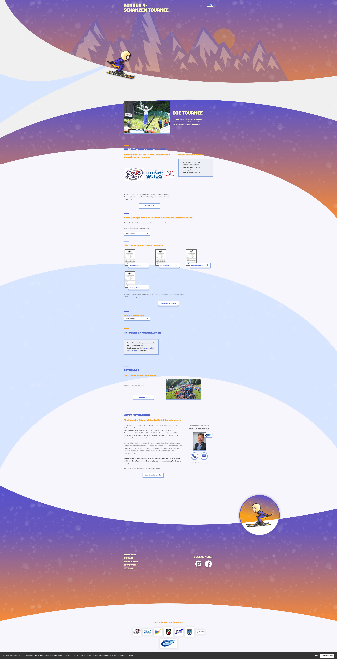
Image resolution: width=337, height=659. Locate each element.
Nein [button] (316, 655)
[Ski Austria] (200, 632)
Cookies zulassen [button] (327, 655)
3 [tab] (145, 130)
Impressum (130, 554)
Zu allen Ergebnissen (168, 303)
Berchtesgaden (197, 265)
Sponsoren (130, 565)
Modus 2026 (149, 205)
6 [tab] (156, 130)
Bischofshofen (135, 265)
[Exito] (137, 632)
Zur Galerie (143, 397)
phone (194, 455)
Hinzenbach (164, 265)
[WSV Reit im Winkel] (179, 632)
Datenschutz (131, 561)
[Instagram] (199, 569)
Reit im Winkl (135, 287)
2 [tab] (141, 130)
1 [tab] (137, 130)
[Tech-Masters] (147, 632)
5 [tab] (153, 130)
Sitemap (128, 568)
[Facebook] (208, 569)
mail (204, 455)
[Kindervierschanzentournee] (168, 643)
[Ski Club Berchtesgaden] (189, 632)
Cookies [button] (130, 655)
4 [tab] (149, 130)
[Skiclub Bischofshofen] (158, 632)
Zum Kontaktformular (153, 475)
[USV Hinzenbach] (168, 632)
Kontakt (128, 558)
